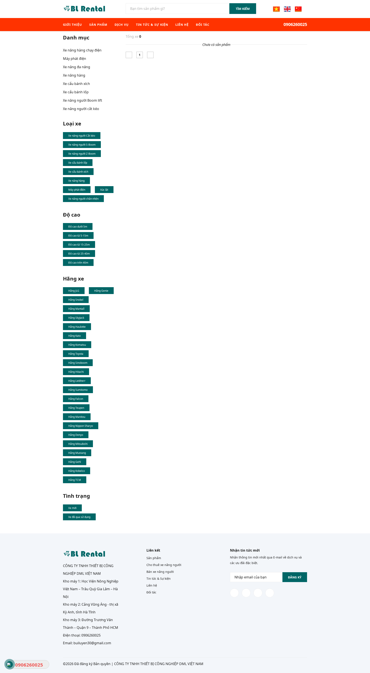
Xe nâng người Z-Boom (81, 153)
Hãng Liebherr (76, 381)
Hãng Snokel (75, 300)
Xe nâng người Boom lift (82, 100)
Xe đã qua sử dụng (79, 517)
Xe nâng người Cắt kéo (81, 135)
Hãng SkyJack (76, 318)
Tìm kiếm (243, 9)
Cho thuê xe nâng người (163, 565)
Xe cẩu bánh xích (76, 83)
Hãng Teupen (76, 408)
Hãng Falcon (75, 399)
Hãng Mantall (76, 309)
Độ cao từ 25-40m (79, 253)
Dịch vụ (122, 25)
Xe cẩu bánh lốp (76, 92)
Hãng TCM (74, 480)
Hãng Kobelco (76, 471)
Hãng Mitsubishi (78, 444)
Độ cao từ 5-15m (78, 235)
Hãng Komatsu (77, 345)
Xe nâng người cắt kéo (81, 108)
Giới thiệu (72, 25)
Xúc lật (104, 190)
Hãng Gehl (74, 462)
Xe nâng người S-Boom (81, 144)
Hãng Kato (74, 336)
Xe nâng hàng (74, 75)
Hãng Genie (101, 291)
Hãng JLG (73, 291)
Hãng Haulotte (77, 327)
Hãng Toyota (75, 354)
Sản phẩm (98, 25)
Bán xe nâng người (160, 572)
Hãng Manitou (76, 417)
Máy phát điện (74, 58)
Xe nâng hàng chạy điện (82, 50)
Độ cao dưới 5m (77, 226)
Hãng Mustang (77, 453)
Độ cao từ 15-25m (79, 244)
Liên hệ (182, 25)
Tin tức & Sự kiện (152, 25)
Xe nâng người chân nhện (83, 199)
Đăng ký (294, 577)
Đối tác (202, 25)
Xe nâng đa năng (76, 67)
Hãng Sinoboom (77, 363)
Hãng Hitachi (76, 372)
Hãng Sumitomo (78, 390)
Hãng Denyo (75, 435)
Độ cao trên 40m (78, 262)
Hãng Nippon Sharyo (80, 426)
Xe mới (72, 508)
